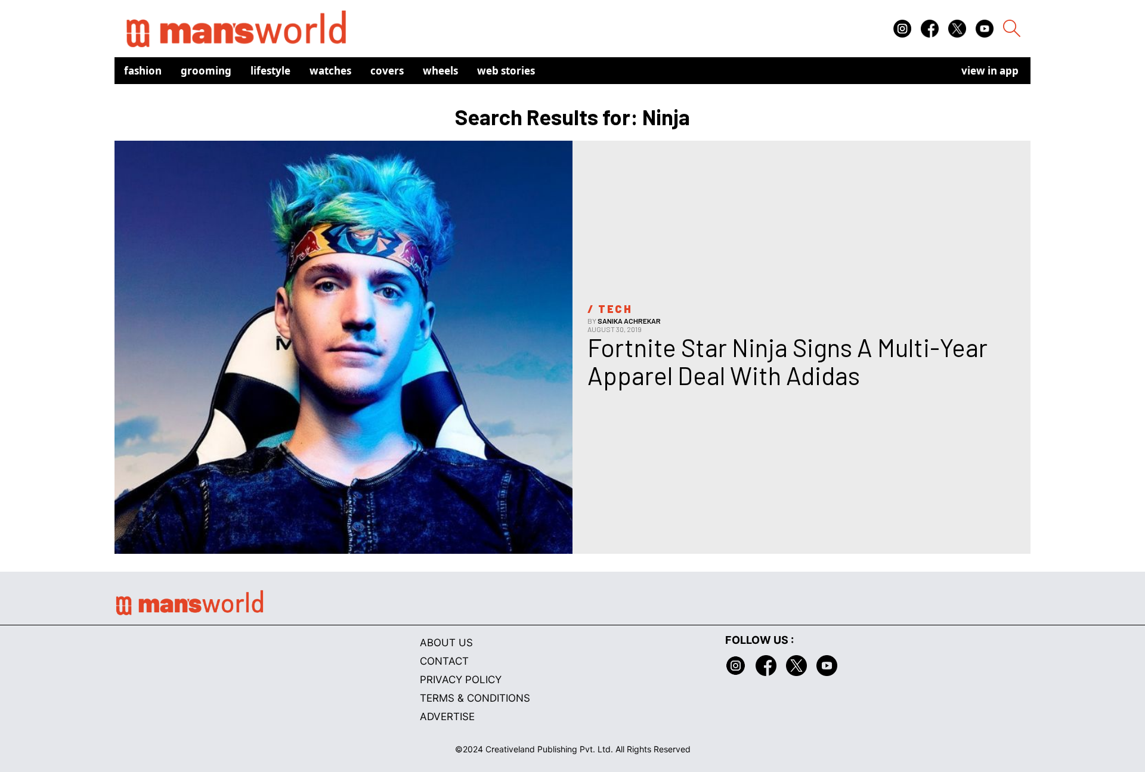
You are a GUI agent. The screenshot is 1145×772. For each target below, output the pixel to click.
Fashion (143, 70)
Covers (387, 70)
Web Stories (506, 70)
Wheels (440, 70)
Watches (330, 70)
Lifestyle (270, 70)
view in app (990, 70)
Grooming (206, 70)
